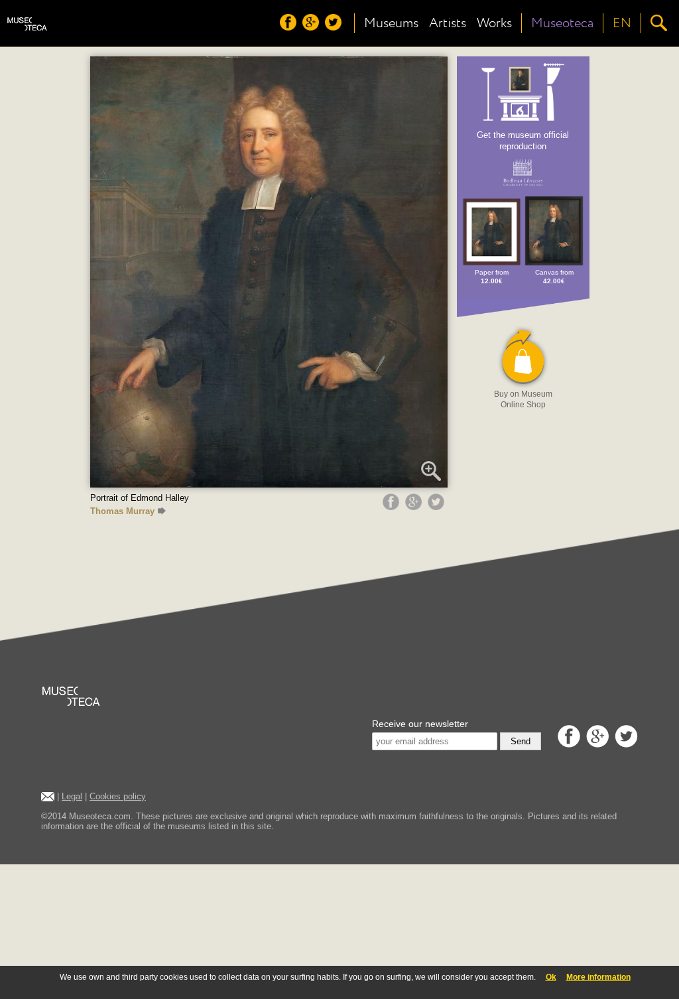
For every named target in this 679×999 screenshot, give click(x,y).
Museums (391, 23)
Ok (551, 977)
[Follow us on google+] (312, 27)
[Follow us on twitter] (335, 27)
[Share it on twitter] (438, 506)
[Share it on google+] (415, 506)
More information (598, 977)
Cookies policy (118, 796)
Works (494, 23)
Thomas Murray (122, 511)
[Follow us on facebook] (290, 27)
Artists (447, 23)
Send (520, 741)
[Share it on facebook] (392, 506)
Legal (72, 796)
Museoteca (562, 23)
